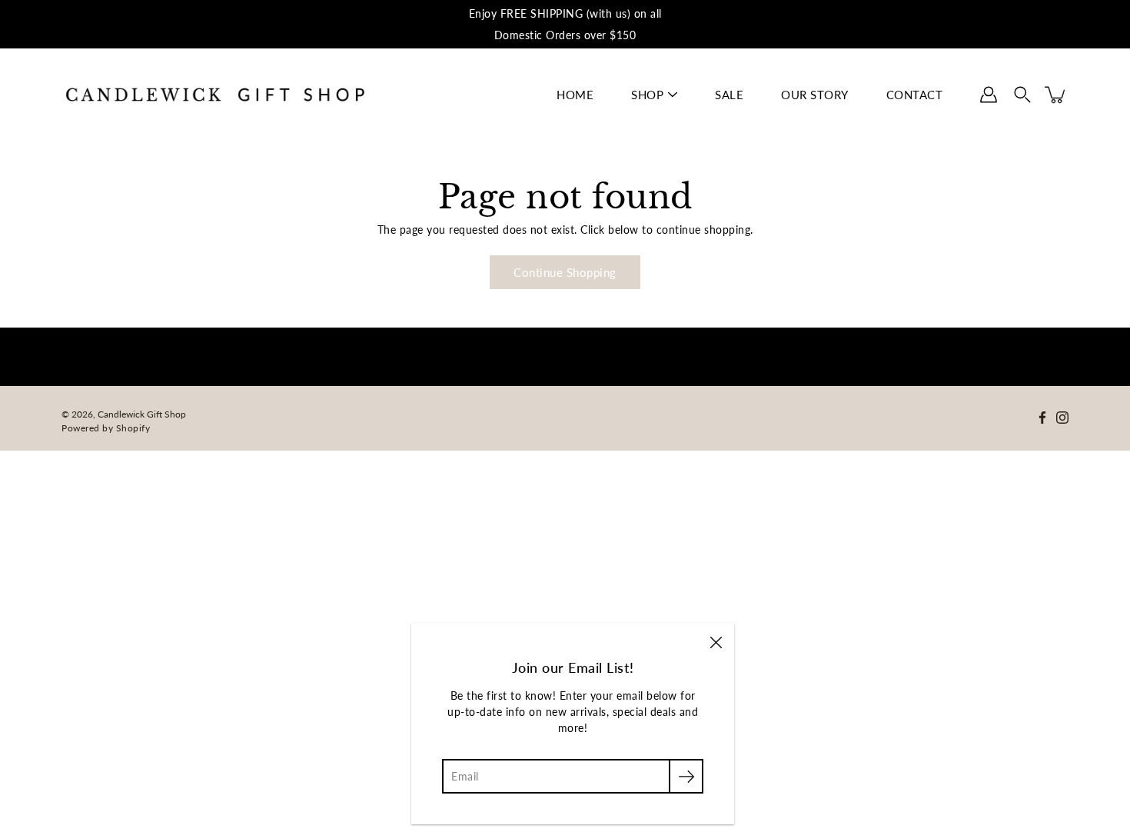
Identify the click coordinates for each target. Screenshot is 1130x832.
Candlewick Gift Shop (142, 414)
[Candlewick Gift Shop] (215, 94)
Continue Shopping (565, 272)
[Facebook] (1042, 417)
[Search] (1022, 94)
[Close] (715, 641)
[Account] (988, 94)
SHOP (647, 95)
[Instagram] (1062, 417)
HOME (575, 95)
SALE (729, 95)
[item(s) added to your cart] (1056, 94)
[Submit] (686, 776)
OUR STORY (815, 95)
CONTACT (914, 95)
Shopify (133, 428)
